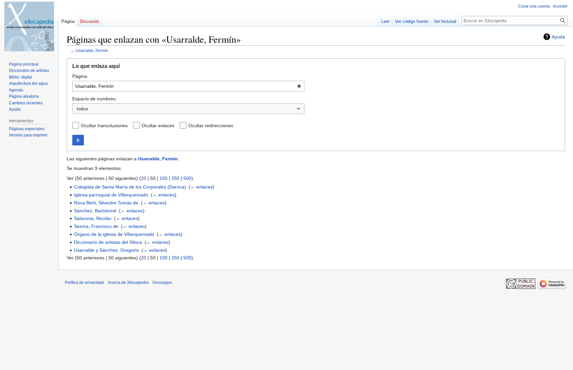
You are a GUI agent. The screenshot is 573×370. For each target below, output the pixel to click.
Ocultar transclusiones (104, 125)
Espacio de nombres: (94, 98)
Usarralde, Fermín (92, 50)
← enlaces (201, 186)
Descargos (162, 282)
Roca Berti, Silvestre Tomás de (106, 202)
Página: (80, 76)
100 (163, 178)
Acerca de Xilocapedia (128, 282)
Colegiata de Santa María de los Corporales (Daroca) (130, 186)
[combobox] (188, 86)
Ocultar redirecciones (210, 125)
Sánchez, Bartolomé (95, 210)
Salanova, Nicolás (92, 218)
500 (187, 178)
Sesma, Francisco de (96, 226)
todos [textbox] (82, 108)
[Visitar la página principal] (29, 26)
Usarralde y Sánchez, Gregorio (106, 250)
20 (143, 178)
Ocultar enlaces (158, 125)
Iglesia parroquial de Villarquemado (111, 194)
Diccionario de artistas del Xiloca (108, 242)
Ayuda (558, 36)
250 (175, 178)
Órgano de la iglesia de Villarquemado (114, 234)
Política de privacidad (84, 282)
